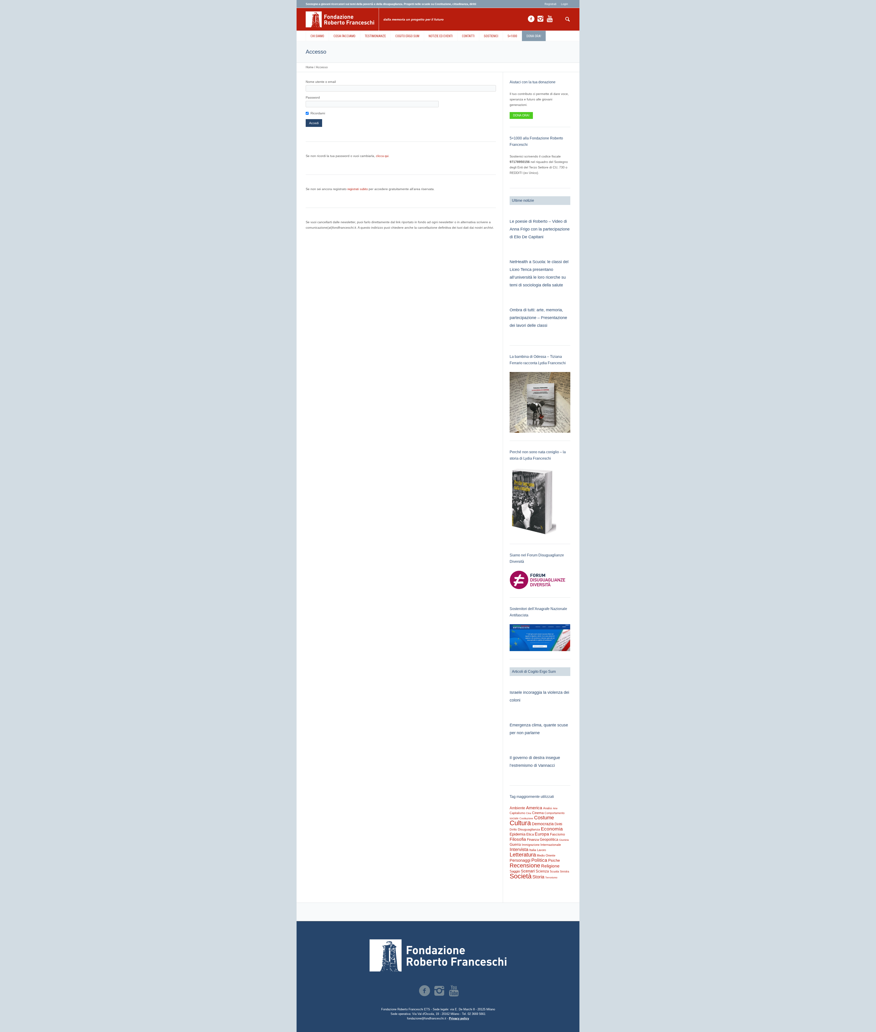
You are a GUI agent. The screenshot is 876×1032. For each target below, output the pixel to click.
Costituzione (526, 818)
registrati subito (357, 189)
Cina (528, 813)
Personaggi (520, 860)
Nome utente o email (321, 82)
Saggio (515, 871)
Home (309, 67)
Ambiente (517, 808)
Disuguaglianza (529, 829)
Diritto (513, 829)
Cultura (520, 823)
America (534, 807)
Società (521, 876)
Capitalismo (517, 813)
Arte (555, 808)
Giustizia (564, 839)
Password (313, 97)
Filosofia (518, 839)
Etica (530, 834)
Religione (550, 866)
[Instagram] (540, 19)
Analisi (547, 808)
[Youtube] (549, 19)
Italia (532, 850)
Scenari (528, 871)
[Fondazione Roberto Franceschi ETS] (438, 955)
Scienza (542, 871)
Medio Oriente (546, 855)
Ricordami (317, 113)
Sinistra (564, 871)
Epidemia (517, 834)
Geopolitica (549, 839)
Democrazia (543, 824)
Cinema (538, 813)
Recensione (525, 865)
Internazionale (550, 844)
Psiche (554, 860)
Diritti (558, 824)
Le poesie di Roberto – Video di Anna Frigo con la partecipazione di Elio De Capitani (540, 229)
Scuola (554, 871)
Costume (544, 817)
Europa (542, 834)
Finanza (533, 839)
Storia (538, 876)
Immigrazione (531, 844)
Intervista (519, 849)
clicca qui (382, 156)
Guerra (515, 844)
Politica (539, 860)
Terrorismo (551, 877)
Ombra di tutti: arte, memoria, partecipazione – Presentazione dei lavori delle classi (538, 318)
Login (564, 4)
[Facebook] (531, 19)
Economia (552, 829)
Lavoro (541, 850)
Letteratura (523, 854)
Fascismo (557, 834)
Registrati (550, 4)
